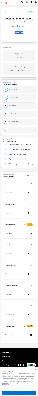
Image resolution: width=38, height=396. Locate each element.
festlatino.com (9, 245)
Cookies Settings (19, 387)
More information (22, 71)
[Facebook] (19, 365)
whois (18, 58)
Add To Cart (19, 32)
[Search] (22, 2)
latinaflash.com (10, 265)
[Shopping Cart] (30, 2)
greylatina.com (10, 224)
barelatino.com (10, 204)
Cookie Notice (5, 384)
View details (8, 192)
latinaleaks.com (10, 326)
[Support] (26, 2)
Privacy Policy (5, 383)
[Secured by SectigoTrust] (31, 365)
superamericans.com (12, 306)
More (28, 175)
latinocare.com (10, 184)
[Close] (36, 369)
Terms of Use (22, 373)
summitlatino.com (11, 285)
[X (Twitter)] (23, 365)
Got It (19, 392)
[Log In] (35, 2)
